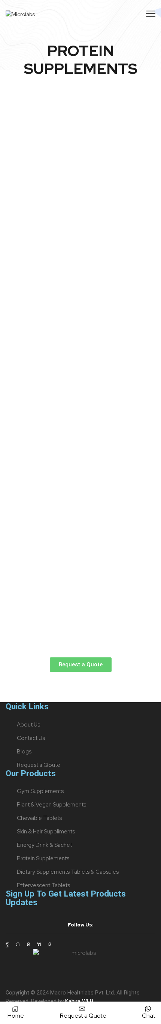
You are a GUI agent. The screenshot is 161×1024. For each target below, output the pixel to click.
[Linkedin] (39, 944)
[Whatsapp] (50, 944)
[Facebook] (7, 944)
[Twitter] (18, 944)
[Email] (60, 944)
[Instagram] (28, 944)
